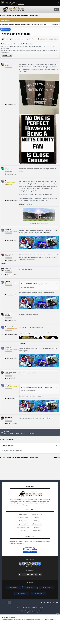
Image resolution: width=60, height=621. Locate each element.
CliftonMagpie (9, 326)
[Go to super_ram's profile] (26, 563)
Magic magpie (9, 63)
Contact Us (34, 607)
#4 (15, 240)
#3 (15, 200)
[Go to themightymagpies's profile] (2, 372)
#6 (15, 275)
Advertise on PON (24, 527)
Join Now (14, 587)
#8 (15, 320)
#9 (15, 334)
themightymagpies (10, 372)
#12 (14, 398)
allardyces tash (9, 314)
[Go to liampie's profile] (2, 168)
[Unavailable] (39, 75)
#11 (14, 378)
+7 (39, 563)
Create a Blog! (37, 524)
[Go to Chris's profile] (2, 181)
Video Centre (37, 530)
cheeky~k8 (8, 229)
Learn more (3, 3)
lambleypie (8, 417)
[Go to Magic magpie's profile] (3, 39)
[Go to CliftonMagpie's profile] (2, 327)
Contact (23, 530)
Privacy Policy (26, 607)
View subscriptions (7, 55)
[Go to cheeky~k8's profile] (2, 230)
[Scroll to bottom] (57, 614)
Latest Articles (24, 521)
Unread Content (23, 517)
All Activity (24, 514)
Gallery (37, 527)
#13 (14, 423)
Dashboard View (37, 514)
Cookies (41, 607)
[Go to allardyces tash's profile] (2, 314)
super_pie (8, 268)
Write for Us (23, 524)
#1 (15, 104)
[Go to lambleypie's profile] (2, 418)
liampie (7, 168)
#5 (15, 260)
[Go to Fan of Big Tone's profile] (28, 563)
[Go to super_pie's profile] (2, 269)
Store (37, 517)
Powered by (30, 612)
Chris (6, 180)
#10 (14, 358)
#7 (15, 295)
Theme (18, 607)
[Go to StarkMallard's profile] (36, 563)
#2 (15, 174)
